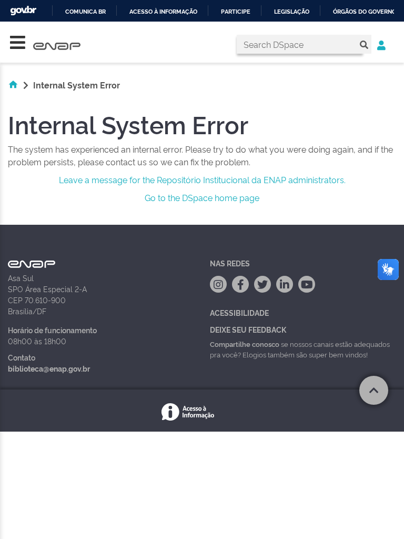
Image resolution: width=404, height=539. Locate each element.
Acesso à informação (163, 11)
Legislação (291, 11)
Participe (235, 11)
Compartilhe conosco (244, 343)
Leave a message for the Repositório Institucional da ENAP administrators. (202, 179)
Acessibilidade (239, 312)
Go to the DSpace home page (202, 197)
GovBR (23, 11)
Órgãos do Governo (364, 11)
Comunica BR (85, 11)
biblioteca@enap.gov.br (49, 368)
